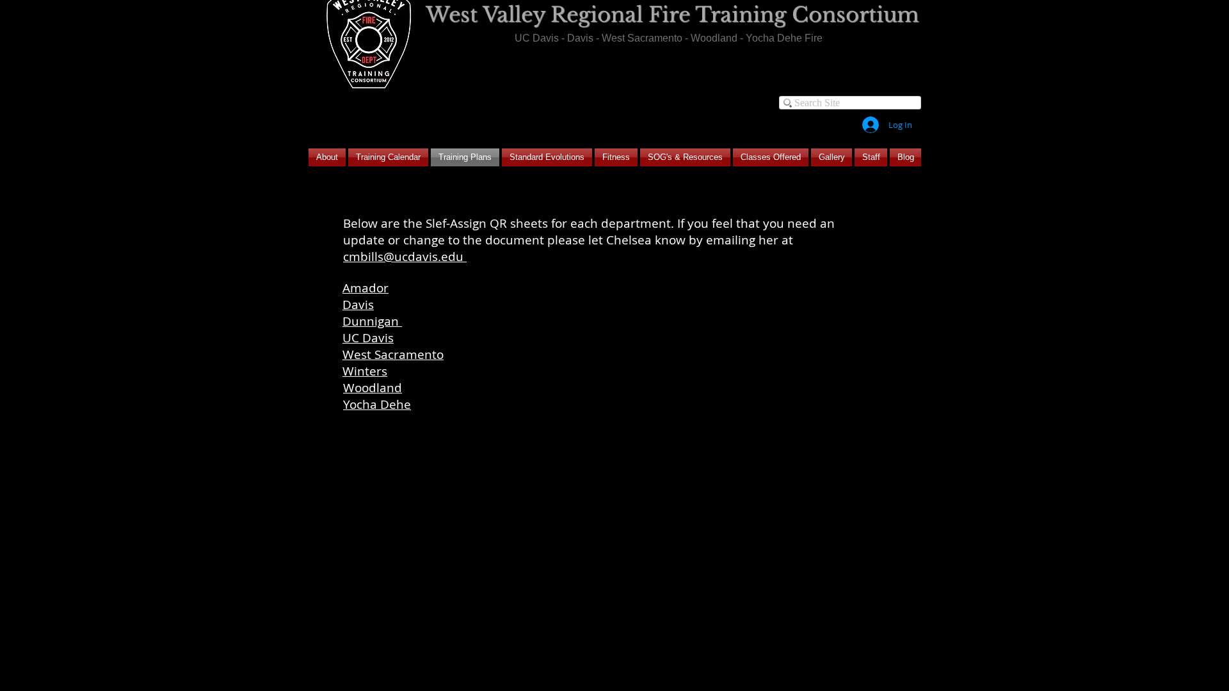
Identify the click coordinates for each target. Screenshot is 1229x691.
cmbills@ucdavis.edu (405, 256)
